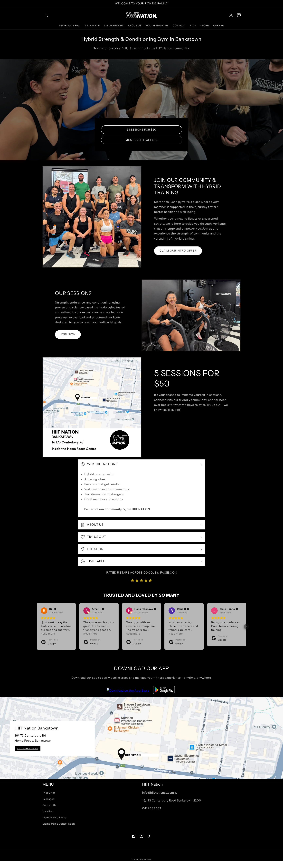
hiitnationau (145, 859)
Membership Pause (54, 817)
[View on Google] (44, 610)
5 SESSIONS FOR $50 (141, 129)
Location (47, 811)
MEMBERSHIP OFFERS (141, 140)
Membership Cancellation (58, 823)
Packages (48, 798)
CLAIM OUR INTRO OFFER (178, 250)
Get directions (27, 749)
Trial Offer (48, 792)
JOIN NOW (67, 334)
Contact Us (49, 805)
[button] (46, 15)
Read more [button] (48, 633)
